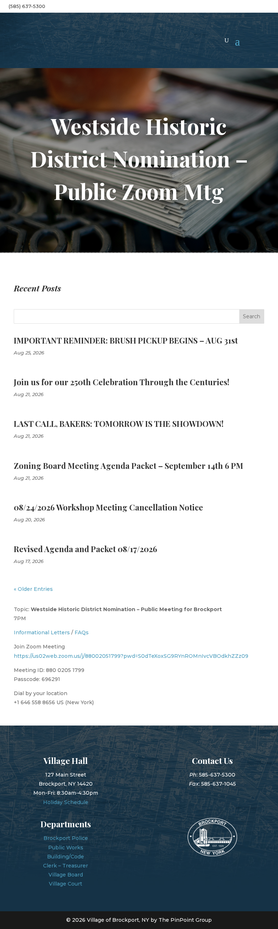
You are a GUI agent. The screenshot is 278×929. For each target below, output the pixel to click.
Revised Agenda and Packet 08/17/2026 (85, 548)
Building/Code (65, 856)
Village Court (65, 883)
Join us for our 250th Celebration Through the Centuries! (121, 382)
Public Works (65, 847)
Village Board (66, 874)
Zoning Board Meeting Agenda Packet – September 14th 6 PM (128, 465)
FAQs (82, 632)
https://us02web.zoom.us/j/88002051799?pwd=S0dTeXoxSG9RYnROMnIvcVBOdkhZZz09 (131, 656)
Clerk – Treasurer (65, 865)
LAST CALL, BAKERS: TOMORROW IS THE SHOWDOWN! (119, 423)
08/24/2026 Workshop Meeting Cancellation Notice (108, 507)
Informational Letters (42, 632)
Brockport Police (65, 838)
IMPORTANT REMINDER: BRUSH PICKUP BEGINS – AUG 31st (126, 340)
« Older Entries (33, 589)
